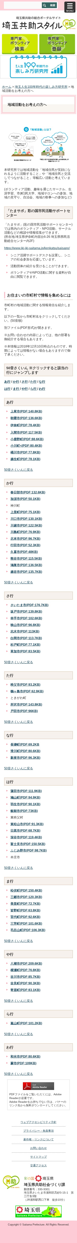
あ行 (7, 381)
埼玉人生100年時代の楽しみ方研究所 (41, 86)
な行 (42, 381)
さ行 (25, 381)
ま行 (16, 388)
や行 (25, 388)
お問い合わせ (38, 1148)
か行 (16, 381)
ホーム (6, 86)
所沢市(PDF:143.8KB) (26, 704)
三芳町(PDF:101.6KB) (26, 923)
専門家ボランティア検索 (20, 43)
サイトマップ (38, 1156)
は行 (7, 388)
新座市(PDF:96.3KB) (25, 757)
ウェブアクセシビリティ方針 (38, 1122)
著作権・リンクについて (38, 1139)
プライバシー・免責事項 (38, 1130)
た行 (33, 381)
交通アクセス (38, 1165)
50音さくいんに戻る (18, 469)
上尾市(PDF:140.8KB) (26, 411)
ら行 (33, 388)
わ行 (42, 388)
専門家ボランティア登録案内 (57, 43)
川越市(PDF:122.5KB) (26, 525)
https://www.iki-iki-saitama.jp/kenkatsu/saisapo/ (37, 248)
